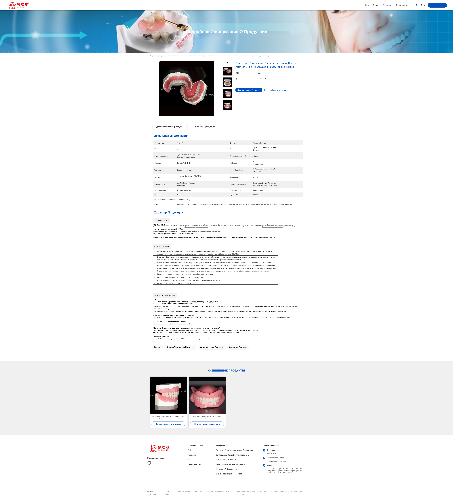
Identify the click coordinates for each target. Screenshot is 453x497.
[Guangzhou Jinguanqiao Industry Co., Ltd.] (19, 5)
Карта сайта (167, 492)
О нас (375, 5)
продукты (387, 5)
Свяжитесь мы (402, 5)
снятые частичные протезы (176, 56)
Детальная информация (169, 126)
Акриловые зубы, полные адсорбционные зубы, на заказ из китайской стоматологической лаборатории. (168, 417)
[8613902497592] (149, 463)
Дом (367, 5)
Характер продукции (204, 126)
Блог (190, 460)
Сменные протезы (238, 347)
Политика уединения (151, 492)
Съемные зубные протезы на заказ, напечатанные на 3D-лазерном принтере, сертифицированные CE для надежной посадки (207, 417)
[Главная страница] (160, 451)
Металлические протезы (211, 347)
